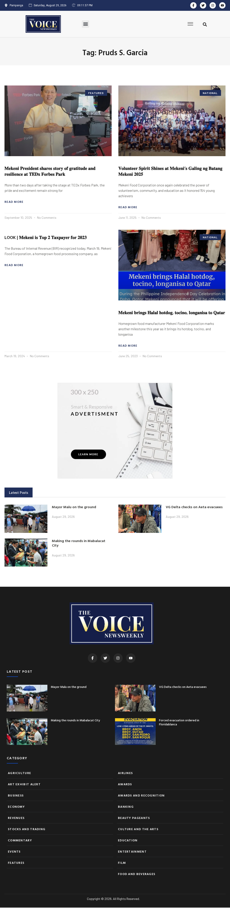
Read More (14, 201)
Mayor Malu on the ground (74, 507)
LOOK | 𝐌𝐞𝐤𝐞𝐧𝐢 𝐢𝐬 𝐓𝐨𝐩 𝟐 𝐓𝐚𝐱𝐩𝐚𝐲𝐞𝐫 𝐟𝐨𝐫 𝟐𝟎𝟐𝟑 (45, 237)
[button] (85, 24)
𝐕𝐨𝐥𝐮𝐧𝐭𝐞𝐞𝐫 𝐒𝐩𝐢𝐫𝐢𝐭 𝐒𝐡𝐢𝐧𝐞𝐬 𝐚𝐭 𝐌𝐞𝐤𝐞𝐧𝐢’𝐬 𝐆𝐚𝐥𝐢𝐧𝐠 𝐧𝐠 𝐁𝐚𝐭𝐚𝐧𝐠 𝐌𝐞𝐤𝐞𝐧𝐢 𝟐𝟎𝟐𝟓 (170, 171)
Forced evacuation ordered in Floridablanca (179, 722)
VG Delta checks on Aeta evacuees (194, 507)
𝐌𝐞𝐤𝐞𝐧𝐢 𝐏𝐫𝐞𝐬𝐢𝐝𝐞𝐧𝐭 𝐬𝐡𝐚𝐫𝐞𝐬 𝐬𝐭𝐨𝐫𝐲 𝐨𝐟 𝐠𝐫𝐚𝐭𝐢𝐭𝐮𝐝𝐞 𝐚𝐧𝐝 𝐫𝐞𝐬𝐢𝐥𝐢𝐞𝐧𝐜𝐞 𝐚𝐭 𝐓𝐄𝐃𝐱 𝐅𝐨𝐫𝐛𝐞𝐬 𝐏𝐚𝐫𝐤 (49, 171)
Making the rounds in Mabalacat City (78, 543)
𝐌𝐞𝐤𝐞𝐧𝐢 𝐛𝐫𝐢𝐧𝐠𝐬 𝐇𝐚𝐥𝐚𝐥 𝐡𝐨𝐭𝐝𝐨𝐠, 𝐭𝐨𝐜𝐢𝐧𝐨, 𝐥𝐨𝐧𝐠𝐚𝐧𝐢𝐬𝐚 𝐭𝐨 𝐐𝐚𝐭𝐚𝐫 (171, 312)
